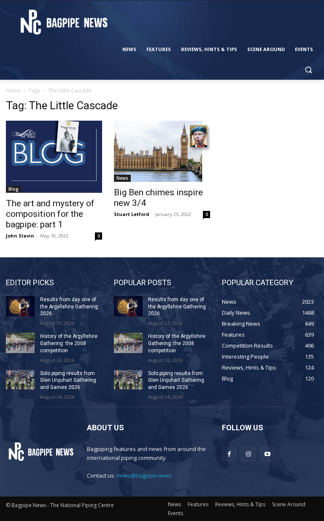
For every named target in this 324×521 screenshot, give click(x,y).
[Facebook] (229, 454)
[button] (308, 70)
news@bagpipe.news (144, 475)
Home (13, 90)
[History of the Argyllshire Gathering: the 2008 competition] (20, 343)
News (122, 178)
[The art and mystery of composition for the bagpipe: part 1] (54, 157)
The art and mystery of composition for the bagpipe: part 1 (50, 213)
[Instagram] (248, 454)
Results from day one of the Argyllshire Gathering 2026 (69, 307)
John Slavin (20, 235)
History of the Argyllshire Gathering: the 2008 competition (68, 343)
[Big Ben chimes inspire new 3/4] (162, 151)
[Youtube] (267, 454)
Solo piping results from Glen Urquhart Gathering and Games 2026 (68, 380)
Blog (13, 189)
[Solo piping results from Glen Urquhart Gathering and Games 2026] (20, 380)
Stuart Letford (131, 214)
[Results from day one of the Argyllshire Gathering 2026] (20, 306)
